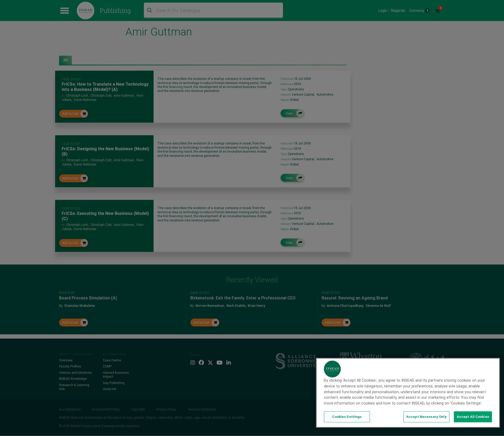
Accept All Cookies (473, 416)
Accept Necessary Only (426, 416)
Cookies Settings (346, 416)
